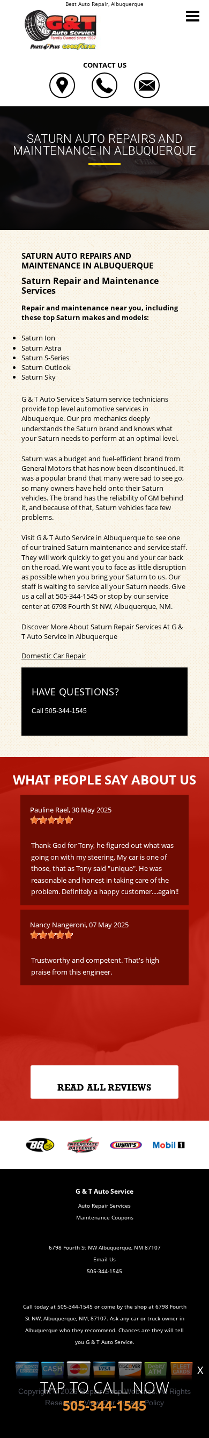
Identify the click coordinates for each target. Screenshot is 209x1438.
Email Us (104, 1259)
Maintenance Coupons (104, 1217)
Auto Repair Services (104, 1205)
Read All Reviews (104, 1087)
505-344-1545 (77, 596)
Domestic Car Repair (53, 655)
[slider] (51, 820)
